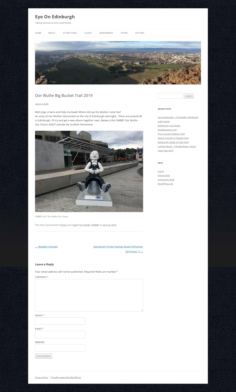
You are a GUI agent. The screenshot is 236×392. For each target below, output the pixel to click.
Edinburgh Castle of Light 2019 (173, 142)
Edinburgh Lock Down (169, 125)
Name (39, 315)
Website (39, 342)
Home (38, 32)
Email (39, 328)
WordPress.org (165, 183)
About (51, 32)
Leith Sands (164, 121)
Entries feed (164, 175)
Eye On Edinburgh (55, 16)
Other (124, 32)
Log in (161, 171)
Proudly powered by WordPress (66, 377)
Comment (41, 277)
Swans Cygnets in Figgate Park (173, 138)
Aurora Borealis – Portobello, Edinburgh (178, 117)
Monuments (106, 32)
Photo (63, 224)
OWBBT (95, 224)
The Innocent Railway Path (171, 133)
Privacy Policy (41, 377)
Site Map (139, 32)
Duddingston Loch (167, 129)
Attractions (70, 32)
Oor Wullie (84, 224)
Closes (88, 32)
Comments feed (166, 179)
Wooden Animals (46, 246)
